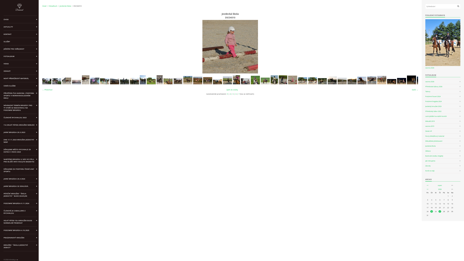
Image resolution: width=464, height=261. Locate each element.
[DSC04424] (255, 80)
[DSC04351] (265, 81)
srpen (440, 185)
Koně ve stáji (429, 171)
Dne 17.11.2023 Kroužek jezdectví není (19, 141)
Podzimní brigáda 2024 (433, 101)
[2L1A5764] (104, 81)
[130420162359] (134, 81)
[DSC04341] (274, 79)
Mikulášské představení (433, 141)
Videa (6, 64)
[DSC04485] (236, 79)
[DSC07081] (227, 80)
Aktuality (8, 27)
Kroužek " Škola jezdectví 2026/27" (16, 246)
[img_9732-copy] (160, 79)
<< (427, 185)
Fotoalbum (9, 56)
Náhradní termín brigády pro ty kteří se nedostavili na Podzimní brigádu (18, 107)
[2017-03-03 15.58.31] (94, 81)
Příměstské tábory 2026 (433, 86)
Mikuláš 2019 (430, 121)
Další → (415, 90)
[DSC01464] (342, 81)
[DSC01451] (361, 80)
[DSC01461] (352, 81)
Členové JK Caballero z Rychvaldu (14, 212)
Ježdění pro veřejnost (14, 49)
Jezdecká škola (65, 6)
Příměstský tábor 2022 (433, 111)
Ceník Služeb (10, 86)
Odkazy (7, 71)
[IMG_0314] (76, 82)
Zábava (428, 151)
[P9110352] (151, 81)
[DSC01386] (391, 81)
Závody (428, 166)
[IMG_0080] (114, 81)
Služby (7, 41)
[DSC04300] (312, 80)
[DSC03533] (322, 81)
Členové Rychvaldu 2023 (15, 117)
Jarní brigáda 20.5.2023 (14, 132)
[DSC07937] (217, 81)
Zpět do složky (232, 90)
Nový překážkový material (434, 136)
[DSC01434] (371, 80)
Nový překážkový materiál (16, 78)
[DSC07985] (207, 80)
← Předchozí (47, 90)
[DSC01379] (401, 81)
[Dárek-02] (46, 81)
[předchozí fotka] (46, 46)
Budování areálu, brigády (434, 156)
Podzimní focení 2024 (433, 96)
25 (431, 211)
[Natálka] (143, 79)
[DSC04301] (302, 80)
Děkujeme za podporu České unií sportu (19, 170)
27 (440, 211)
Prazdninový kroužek (14, 238)
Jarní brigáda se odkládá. (16, 186)
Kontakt (7, 34)
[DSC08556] (177, 81)
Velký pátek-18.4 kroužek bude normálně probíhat (18, 221)
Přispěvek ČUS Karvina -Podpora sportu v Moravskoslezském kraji (19, 95)
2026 (440, 189)
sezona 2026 (429, 68)
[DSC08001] (197, 80)
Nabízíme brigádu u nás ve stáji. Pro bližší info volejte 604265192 (19, 160)
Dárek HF (428, 131)
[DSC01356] (411, 80)
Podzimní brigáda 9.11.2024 (16, 203)
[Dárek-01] (56, 81)
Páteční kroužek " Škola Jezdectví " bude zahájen (15, 194)
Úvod (6, 19)
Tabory (427, 91)
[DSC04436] (245, 81)
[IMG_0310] (85, 79)
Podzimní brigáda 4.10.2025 (16, 230)
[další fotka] (414, 46)
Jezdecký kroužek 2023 (433, 106)
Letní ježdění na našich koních (436, 116)
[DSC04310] (292, 80)
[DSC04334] (283, 79)
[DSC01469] (332, 80)
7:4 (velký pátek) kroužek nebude (19, 125)
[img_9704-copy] (168, 81)
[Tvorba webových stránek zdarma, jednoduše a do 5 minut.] (17, 259)
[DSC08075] (187, 80)
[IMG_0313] (66, 81)
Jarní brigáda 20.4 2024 (14, 179)
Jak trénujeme (430, 161)
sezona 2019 (429, 126)
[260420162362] (124, 81)
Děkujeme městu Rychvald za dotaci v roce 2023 (17, 150)
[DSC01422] (381, 80)
